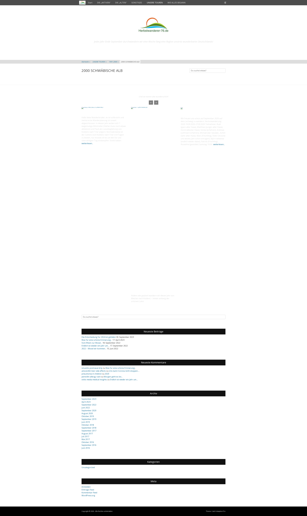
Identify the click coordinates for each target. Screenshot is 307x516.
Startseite (86, 62)
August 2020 (87, 413)
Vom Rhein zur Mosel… (92, 343)
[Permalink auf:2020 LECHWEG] (182, 108)
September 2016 (89, 445)
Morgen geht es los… (113, 376)
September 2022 (89, 404)
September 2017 (89, 430)
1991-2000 (114, 62)
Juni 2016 (86, 448)
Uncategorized (88, 467)
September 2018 (89, 427)
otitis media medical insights (94, 379)
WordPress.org (88, 495)
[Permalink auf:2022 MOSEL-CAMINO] (104, 108)
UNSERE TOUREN (155, 2)
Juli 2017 (85, 436)
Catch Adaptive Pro (218, 511)
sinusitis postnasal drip (92, 368)
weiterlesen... (87, 143)
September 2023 (89, 399)
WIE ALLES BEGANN (177, 2)
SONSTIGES (136, 2)
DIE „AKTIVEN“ (103, 2)
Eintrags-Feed (88, 489)
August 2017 (87, 433)
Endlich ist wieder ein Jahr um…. (95, 345)
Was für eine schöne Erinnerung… (97, 340)
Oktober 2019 (88, 416)
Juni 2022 (86, 407)
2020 (107, 373)
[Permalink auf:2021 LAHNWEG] (153, 197)
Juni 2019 (86, 422)
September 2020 (89, 410)
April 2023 (86, 402)
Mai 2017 (86, 439)
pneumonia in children (92, 373)
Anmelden (86, 487)
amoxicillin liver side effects (94, 371)
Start (90, 2)
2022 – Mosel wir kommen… (94, 348)
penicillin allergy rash (91, 376)
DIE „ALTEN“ (121, 2)
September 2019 (89, 419)
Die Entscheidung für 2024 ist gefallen (99, 337)
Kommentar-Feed (89, 492)
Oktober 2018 (88, 425)
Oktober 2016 (88, 442)
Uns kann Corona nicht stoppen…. (124, 371)
